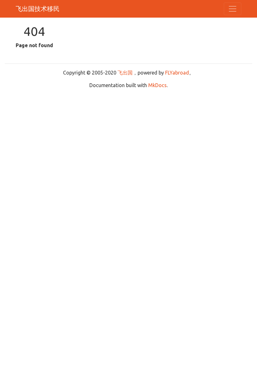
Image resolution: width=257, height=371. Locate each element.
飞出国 (125, 72)
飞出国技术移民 (38, 8)
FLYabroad (177, 72)
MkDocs (157, 85)
